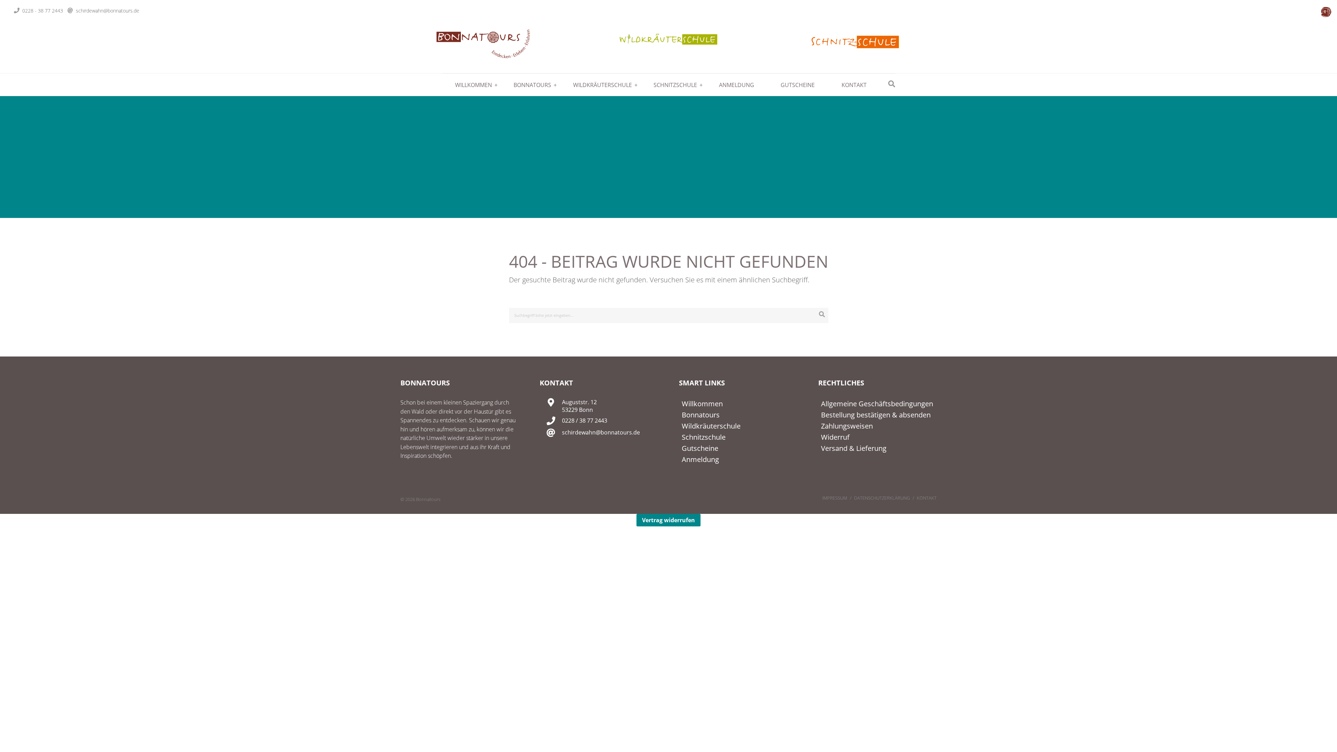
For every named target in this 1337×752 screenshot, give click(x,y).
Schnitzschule (675, 85)
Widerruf (835, 437)
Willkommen (473, 85)
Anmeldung (736, 85)
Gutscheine (798, 85)
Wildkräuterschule (602, 85)
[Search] (822, 314)
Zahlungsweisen (847, 426)
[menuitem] (471, 85)
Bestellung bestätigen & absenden (876, 415)
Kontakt (854, 85)
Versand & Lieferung (853, 448)
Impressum (834, 498)
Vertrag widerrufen (668, 520)
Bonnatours (532, 85)
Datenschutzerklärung (882, 498)
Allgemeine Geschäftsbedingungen (877, 403)
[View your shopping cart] (1326, 12)
